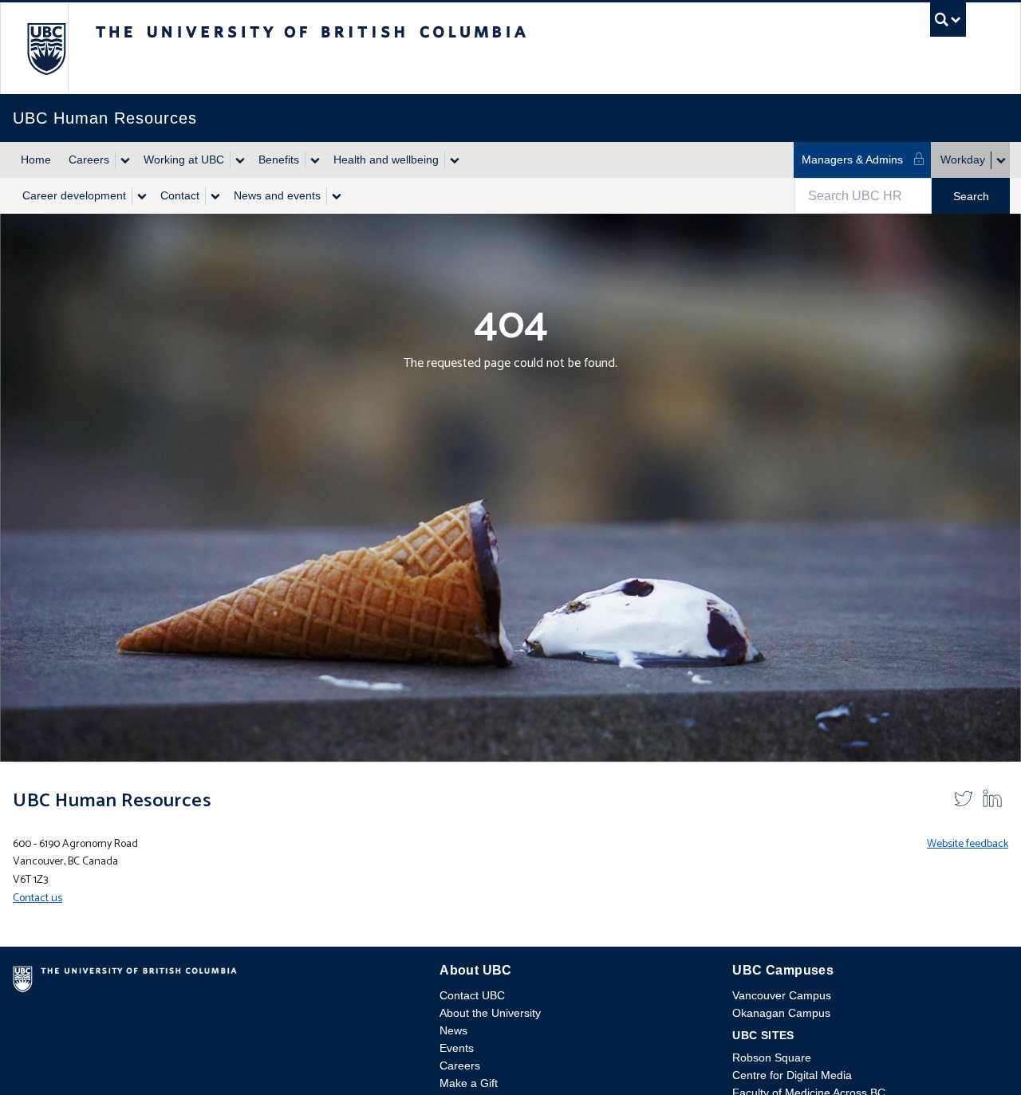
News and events (277, 195)
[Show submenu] (124, 160)
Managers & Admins (852, 159)
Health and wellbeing (386, 159)
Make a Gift (469, 1083)
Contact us (37, 898)
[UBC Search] (948, 23)
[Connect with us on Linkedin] (992, 798)
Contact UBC (472, 995)
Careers (89, 159)
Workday (962, 159)
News (453, 1030)
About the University (490, 1012)
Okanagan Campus (781, 1012)
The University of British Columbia (46, 48)
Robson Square (771, 1057)
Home (36, 159)
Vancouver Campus (781, 995)
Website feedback (967, 844)
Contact (179, 195)
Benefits (278, 159)
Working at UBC (184, 159)
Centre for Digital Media (792, 1075)
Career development (74, 195)
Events (457, 1048)
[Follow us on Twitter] (963, 798)
